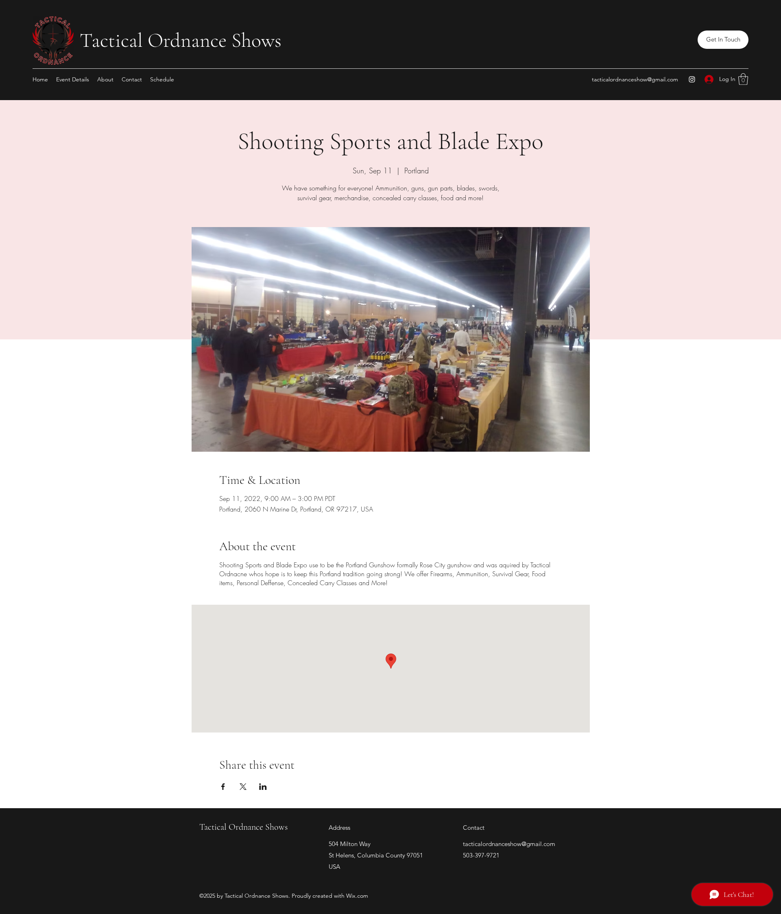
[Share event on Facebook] (223, 786)
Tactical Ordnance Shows (180, 40)
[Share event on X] (243, 786)
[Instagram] (692, 79)
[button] (723, 40)
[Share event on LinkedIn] (263, 786)
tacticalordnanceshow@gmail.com (635, 79)
